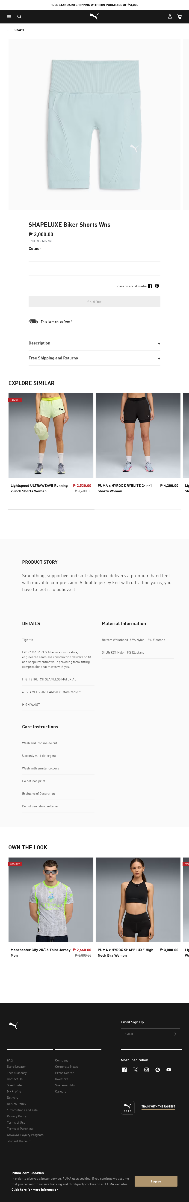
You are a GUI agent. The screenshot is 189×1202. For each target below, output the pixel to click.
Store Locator (16, 1066)
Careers (60, 1091)
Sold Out (94, 302)
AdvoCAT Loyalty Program (25, 1135)
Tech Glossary (17, 1073)
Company (61, 1060)
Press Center (64, 1073)
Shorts (19, 30)
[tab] (57, 215)
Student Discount (19, 1141)
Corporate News (66, 1066)
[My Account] (169, 16)
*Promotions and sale (22, 1110)
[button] (10, 16)
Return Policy (16, 1104)
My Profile (14, 1091)
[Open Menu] (10, 16)
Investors (61, 1079)
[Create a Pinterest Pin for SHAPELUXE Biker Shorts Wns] (157, 285)
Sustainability (65, 1085)
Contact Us (15, 1079)
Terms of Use (16, 1122)
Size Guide (14, 1085)
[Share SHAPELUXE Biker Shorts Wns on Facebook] (150, 285)
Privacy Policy (17, 1116)
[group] (51, 444)
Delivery (12, 1097)
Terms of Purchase (20, 1128)
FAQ (10, 1060)
